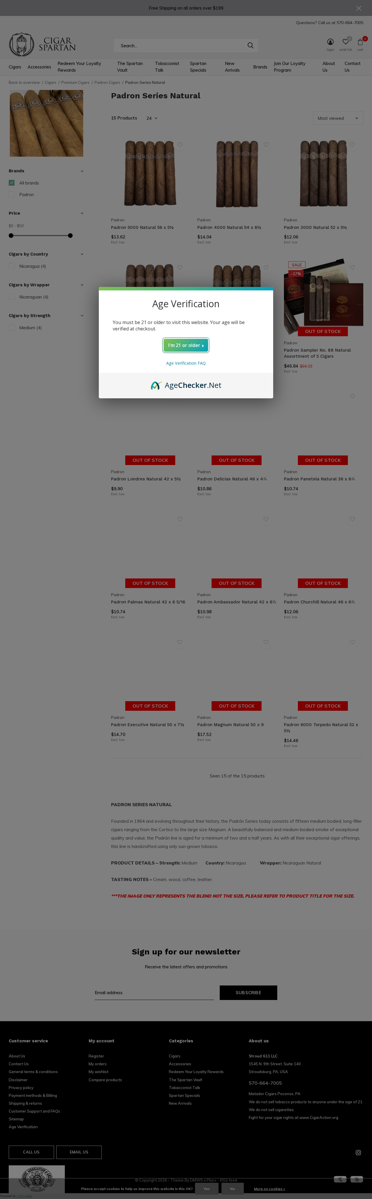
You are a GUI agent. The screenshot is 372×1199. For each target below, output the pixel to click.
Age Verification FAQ (186, 363)
